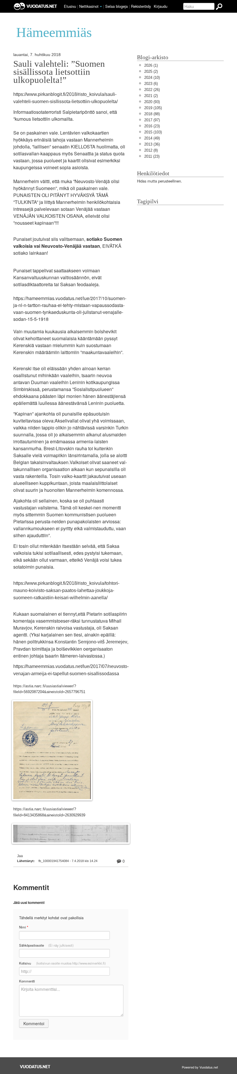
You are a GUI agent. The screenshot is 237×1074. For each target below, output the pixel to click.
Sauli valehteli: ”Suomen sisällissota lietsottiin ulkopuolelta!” (59, 72)
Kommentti (27, 981)
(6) (151, 83)
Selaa (116, 6)
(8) (151, 150)
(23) (152, 126)
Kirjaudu (160, 6)
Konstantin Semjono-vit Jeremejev (91, 641)
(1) (151, 65)
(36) (152, 144)
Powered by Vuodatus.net (200, 1067)
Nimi (23, 927)
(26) (152, 90)
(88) (152, 114)
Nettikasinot (89, 6)
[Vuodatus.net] (35, 1067)
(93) (152, 102)
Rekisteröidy (141, 6)
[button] (101, 6)
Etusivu (70, 6)
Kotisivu (62, 963)
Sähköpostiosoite (46, 945)
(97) (152, 120)
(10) (152, 77)
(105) (153, 108)
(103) (153, 132)
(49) (152, 138)
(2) (151, 71)
